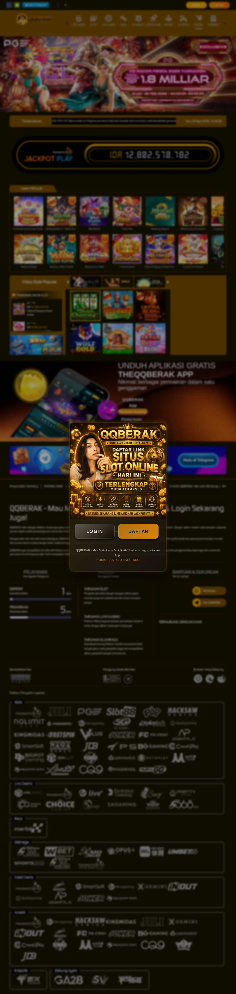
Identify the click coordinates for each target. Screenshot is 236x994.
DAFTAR (138, 531)
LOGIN (94, 531)
